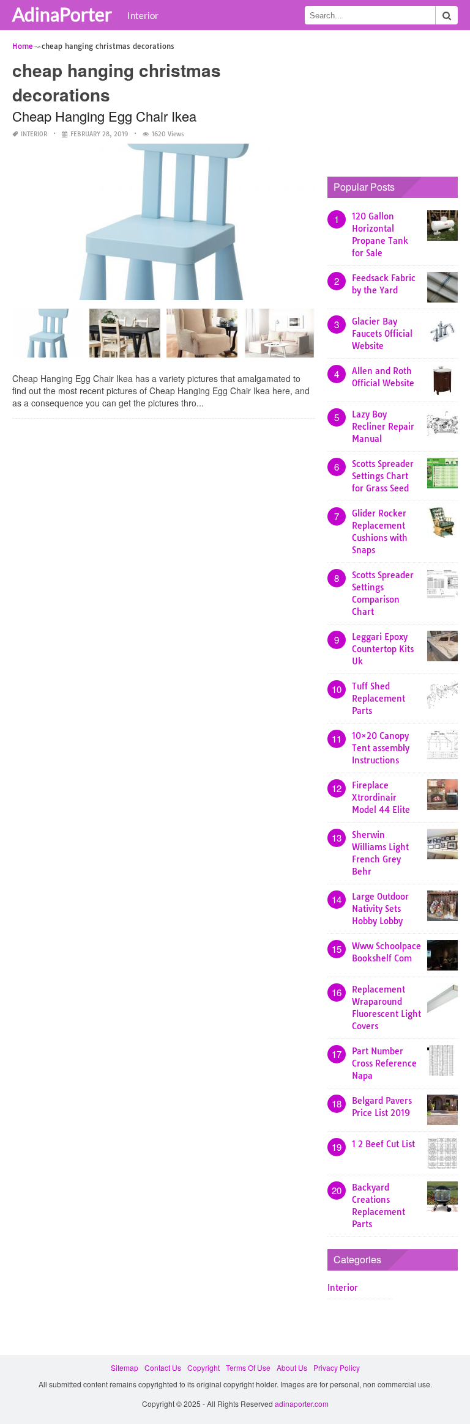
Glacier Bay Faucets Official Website (382, 333)
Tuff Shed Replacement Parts (378, 698)
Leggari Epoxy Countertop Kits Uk (383, 649)
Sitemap (124, 1367)
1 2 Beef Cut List (383, 1144)
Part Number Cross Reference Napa (384, 1063)
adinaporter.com (302, 1403)
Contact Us (162, 1367)
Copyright (203, 1367)
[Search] (446, 15)
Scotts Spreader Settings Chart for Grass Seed (383, 476)
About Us (292, 1367)
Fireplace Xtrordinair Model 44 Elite (381, 797)
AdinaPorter (62, 14)
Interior (143, 15)
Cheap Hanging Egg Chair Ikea (104, 115)
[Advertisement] (398, 101)
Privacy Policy (336, 1367)
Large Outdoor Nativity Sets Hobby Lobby (380, 909)
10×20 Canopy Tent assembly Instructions (380, 748)
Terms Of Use (248, 1367)
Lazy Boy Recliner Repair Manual (383, 426)
